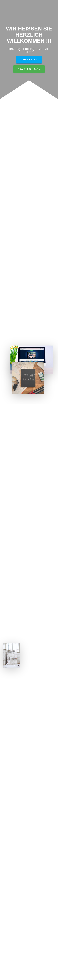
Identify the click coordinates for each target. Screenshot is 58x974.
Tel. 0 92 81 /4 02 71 (29, 69)
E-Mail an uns (29, 60)
